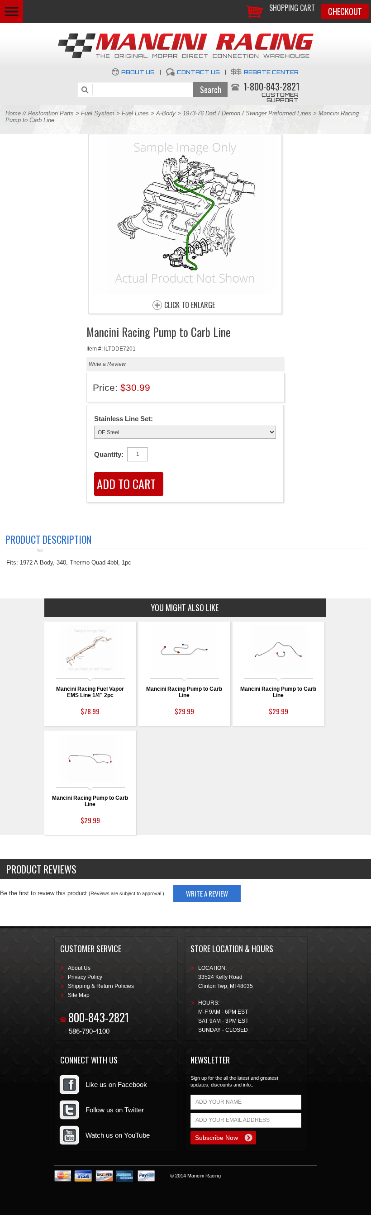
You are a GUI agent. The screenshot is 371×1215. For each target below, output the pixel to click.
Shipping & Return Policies (101, 986)
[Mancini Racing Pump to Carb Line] (185, 292)
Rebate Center (271, 72)
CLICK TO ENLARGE (189, 305)
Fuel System (97, 113)
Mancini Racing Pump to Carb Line (184, 692)
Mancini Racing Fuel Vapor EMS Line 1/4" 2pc (90, 692)
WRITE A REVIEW (207, 893)
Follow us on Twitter (115, 1110)
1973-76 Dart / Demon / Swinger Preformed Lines (247, 113)
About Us (138, 72)
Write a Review (107, 364)
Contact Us (198, 72)
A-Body (166, 113)
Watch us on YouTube (118, 1135)
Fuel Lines (135, 113)
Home (13, 113)
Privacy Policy (85, 977)
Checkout (345, 11)
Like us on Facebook (116, 1084)
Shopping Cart (292, 7)
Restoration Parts (51, 113)
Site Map (79, 995)
